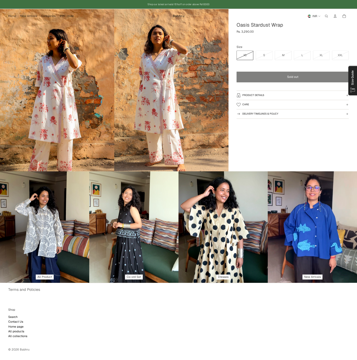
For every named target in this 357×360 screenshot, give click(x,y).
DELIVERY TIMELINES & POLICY (260, 113)
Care (245, 104)
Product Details (253, 95)
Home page (16, 326)
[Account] (335, 16)
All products (16, 331)
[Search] (326, 16)
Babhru (25, 349)
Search (13, 317)
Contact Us (15, 321)
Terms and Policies (24, 289)
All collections (17, 336)
